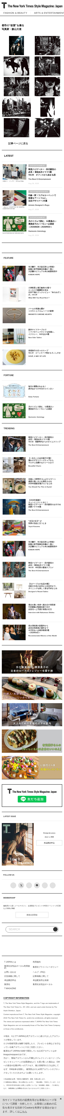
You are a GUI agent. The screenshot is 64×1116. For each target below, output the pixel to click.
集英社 (7, 984)
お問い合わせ (10, 972)
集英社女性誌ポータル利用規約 (17, 967)
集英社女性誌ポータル (43, 984)
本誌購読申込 (49, 843)
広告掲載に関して (12, 976)
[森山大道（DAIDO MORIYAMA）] (16, 45)
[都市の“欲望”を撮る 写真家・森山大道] (32, 143)
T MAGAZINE (10, 988)
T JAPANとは (10, 962)
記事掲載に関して (41, 976)
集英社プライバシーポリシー (45, 967)
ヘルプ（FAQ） (39, 972)
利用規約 (37, 962)
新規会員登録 (32, 915)
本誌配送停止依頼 (41, 980)
